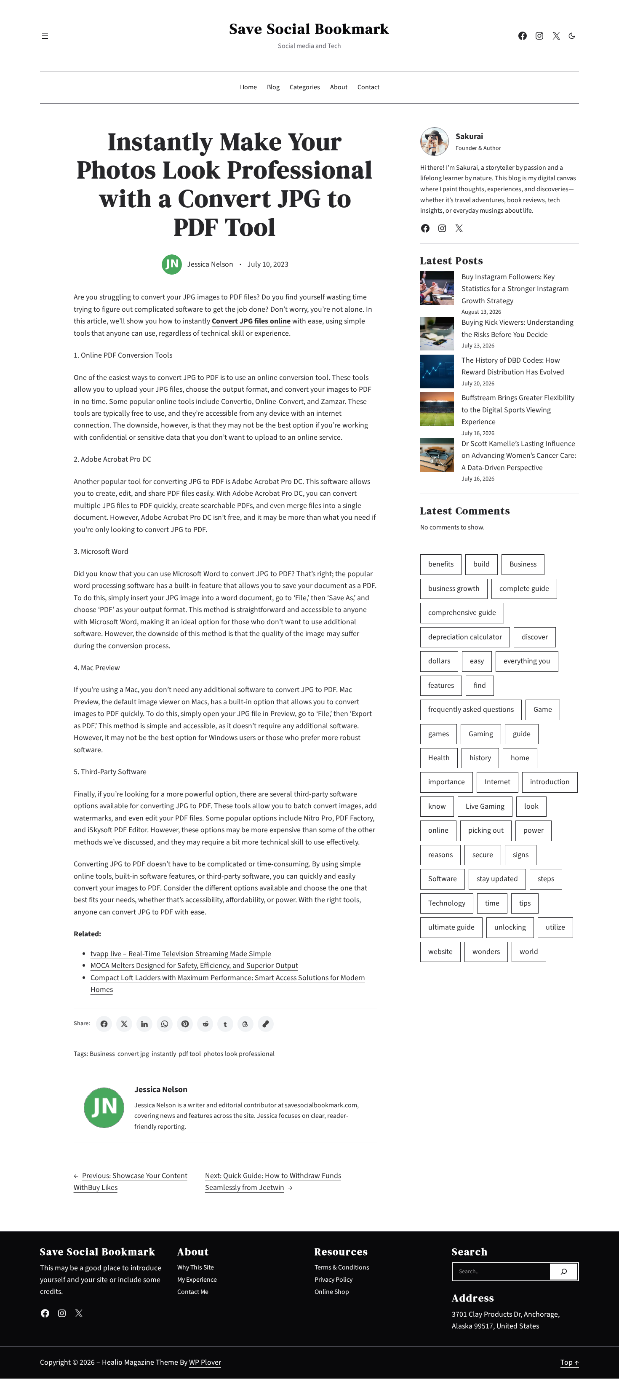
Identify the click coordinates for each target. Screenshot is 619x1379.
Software (442, 879)
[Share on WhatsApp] (165, 1024)
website (440, 951)
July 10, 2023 (267, 264)
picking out (486, 830)
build (481, 564)
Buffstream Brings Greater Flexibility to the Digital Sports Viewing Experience (518, 410)
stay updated (497, 879)
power (533, 830)
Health (439, 758)
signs (520, 855)
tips (525, 903)
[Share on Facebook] (104, 1024)
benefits (441, 564)
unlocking (510, 927)
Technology (446, 903)
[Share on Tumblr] (225, 1024)
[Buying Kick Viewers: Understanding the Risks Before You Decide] (437, 335)
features (441, 685)
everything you (527, 661)
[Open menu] (45, 36)
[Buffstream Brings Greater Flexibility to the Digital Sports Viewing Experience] (437, 411)
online (438, 830)
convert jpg (133, 1053)
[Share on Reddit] (205, 1024)
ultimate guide (451, 927)
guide (522, 734)
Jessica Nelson (210, 264)
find (480, 685)
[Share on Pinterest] (185, 1024)
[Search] (563, 1272)
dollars (439, 661)
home (520, 758)
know (437, 806)
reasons (440, 855)
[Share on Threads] (245, 1024)
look (531, 806)
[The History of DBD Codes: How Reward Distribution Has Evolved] (437, 373)
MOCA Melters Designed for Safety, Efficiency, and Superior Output (194, 965)
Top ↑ (569, 1362)
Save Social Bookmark (309, 28)
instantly (164, 1053)
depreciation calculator (465, 637)
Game (543, 709)
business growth (454, 588)
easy (477, 661)
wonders (486, 951)
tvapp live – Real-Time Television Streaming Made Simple (181, 954)
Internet (497, 782)
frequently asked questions (471, 709)
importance (446, 782)
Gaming (481, 734)
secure (482, 855)
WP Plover (205, 1362)
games (438, 734)
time (492, 903)
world (529, 951)
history (480, 758)
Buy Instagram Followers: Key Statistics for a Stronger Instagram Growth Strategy (515, 289)
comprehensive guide (462, 612)
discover (535, 637)
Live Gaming (485, 806)
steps (546, 879)
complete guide (524, 588)
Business (102, 1053)
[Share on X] (124, 1024)
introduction (550, 782)
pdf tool (190, 1053)
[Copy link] (266, 1024)
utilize (555, 927)
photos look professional (239, 1053)
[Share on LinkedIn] (144, 1024)
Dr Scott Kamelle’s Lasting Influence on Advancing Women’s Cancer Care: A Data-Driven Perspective (519, 455)
